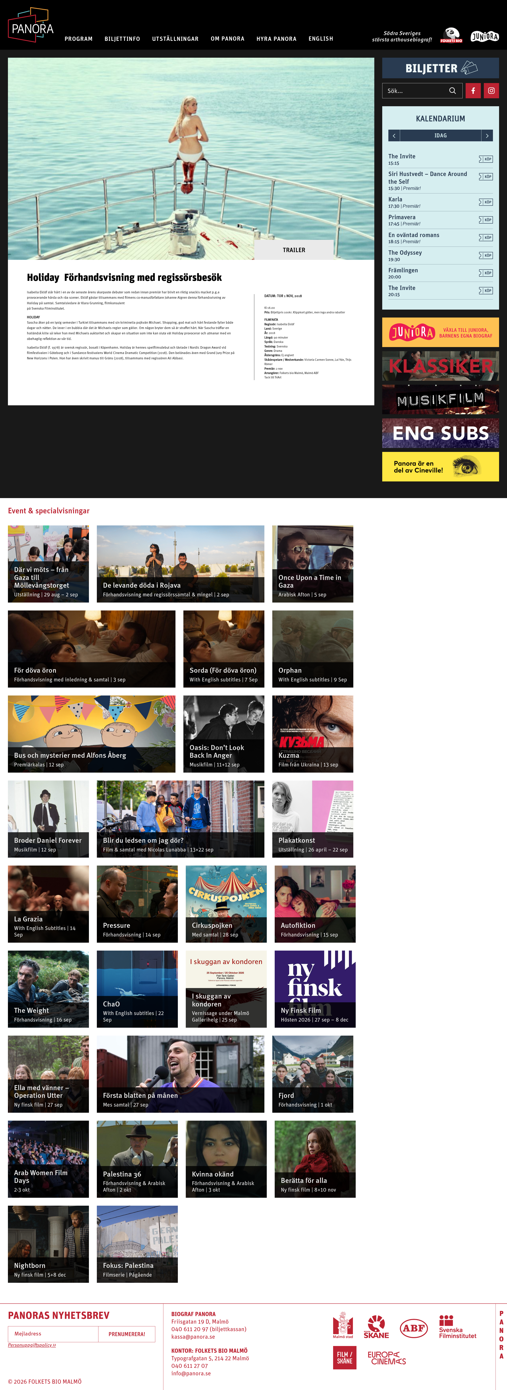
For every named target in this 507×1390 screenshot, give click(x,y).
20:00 (394, 276)
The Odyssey (405, 252)
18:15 (394, 241)
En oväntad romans (413, 234)
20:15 (394, 294)
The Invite (402, 156)
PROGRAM (79, 38)
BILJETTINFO (122, 38)
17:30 (394, 206)
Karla (395, 199)
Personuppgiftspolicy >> (32, 1345)
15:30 (394, 188)
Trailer (294, 250)
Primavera (402, 217)
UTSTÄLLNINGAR (175, 38)
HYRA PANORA (276, 38)
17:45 (394, 223)
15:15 (393, 163)
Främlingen (403, 270)
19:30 (394, 259)
